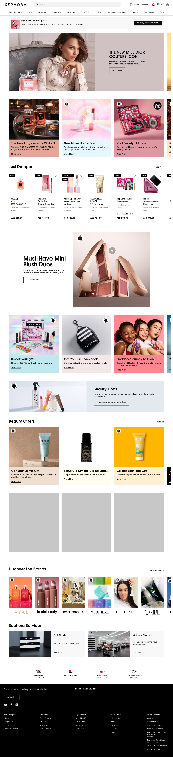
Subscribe (11, 697)
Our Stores (138, 653)
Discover (58, 653)
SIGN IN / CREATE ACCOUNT (148, 23)
